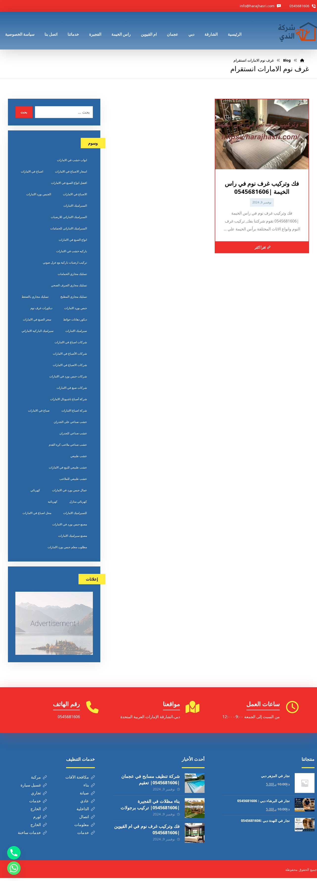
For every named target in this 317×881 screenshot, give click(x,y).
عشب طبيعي (78, 456)
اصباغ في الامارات (32, 171)
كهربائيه (52, 501)
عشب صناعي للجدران (73, 433)
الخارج (35, 808)
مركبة (36, 777)
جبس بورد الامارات (75, 308)
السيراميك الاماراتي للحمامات (68, 228)
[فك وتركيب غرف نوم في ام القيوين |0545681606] (195, 833)
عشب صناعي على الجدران (70, 422)
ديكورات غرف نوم (41, 308)
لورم (37, 816)
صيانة (84, 793)
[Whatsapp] (14, 868)
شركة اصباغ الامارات (74, 410)
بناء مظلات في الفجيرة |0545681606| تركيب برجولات (150, 804)
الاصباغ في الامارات (75, 194)
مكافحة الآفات (77, 777)
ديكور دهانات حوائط (75, 319)
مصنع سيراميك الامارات (72, 536)
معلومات (81, 824)
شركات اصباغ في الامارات (70, 342)
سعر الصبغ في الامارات (37, 319)
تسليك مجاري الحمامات (72, 274)
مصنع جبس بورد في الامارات (69, 524)
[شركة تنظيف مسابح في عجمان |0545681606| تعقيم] (195, 783)
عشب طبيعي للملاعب (73, 479)
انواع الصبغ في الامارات (73, 240)
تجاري (36, 793)
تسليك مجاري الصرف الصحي (69, 285)
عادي (84, 801)
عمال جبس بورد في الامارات (69, 490)
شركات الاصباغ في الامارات (70, 365)
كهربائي (35, 490)
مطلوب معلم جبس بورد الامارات (67, 547)
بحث (24, 112)
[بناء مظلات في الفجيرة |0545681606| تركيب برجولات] (195, 808)
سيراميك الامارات (76, 331)
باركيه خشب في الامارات (71, 251)
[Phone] (14, 852)
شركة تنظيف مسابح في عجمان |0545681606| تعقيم (150, 779)
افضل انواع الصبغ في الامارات (69, 183)
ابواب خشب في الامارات (72, 160)
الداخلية (83, 808)
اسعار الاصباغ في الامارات (71, 171)
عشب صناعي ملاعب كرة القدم (68, 444)
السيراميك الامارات (75, 205)
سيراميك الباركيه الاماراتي (37, 331)
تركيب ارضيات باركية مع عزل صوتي (65, 262)
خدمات (35, 801)
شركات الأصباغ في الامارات (70, 353)
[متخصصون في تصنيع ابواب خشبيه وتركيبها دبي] (296, 30)
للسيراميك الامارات (75, 513)
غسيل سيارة (31, 785)
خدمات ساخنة (29, 832)
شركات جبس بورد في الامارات (68, 376)
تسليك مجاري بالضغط (35, 296)
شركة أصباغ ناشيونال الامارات (68, 399)
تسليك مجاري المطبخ (73, 296)
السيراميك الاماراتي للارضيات (69, 217)
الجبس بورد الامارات (38, 194)
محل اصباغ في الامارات (37, 513)
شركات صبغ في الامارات (71, 388)
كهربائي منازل (78, 501)
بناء (86, 785)
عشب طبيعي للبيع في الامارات (68, 467)
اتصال (84, 816)
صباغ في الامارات (39, 410)
